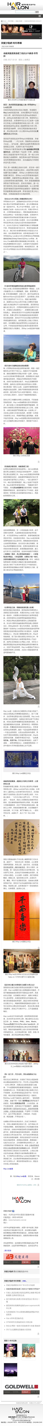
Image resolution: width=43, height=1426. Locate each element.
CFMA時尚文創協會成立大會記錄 (19, 1322)
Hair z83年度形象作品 (14, 1318)
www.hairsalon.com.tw (17, 1220)
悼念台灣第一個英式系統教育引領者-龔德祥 (23, 1326)
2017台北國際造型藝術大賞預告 (18, 1330)
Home (4, 21)
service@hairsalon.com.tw (24, 1419)
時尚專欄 (10, 21)
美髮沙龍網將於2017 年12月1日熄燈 (20, 1285)
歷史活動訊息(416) (20, 1271)
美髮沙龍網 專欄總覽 (8, 46)
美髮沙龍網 (19, 21)
